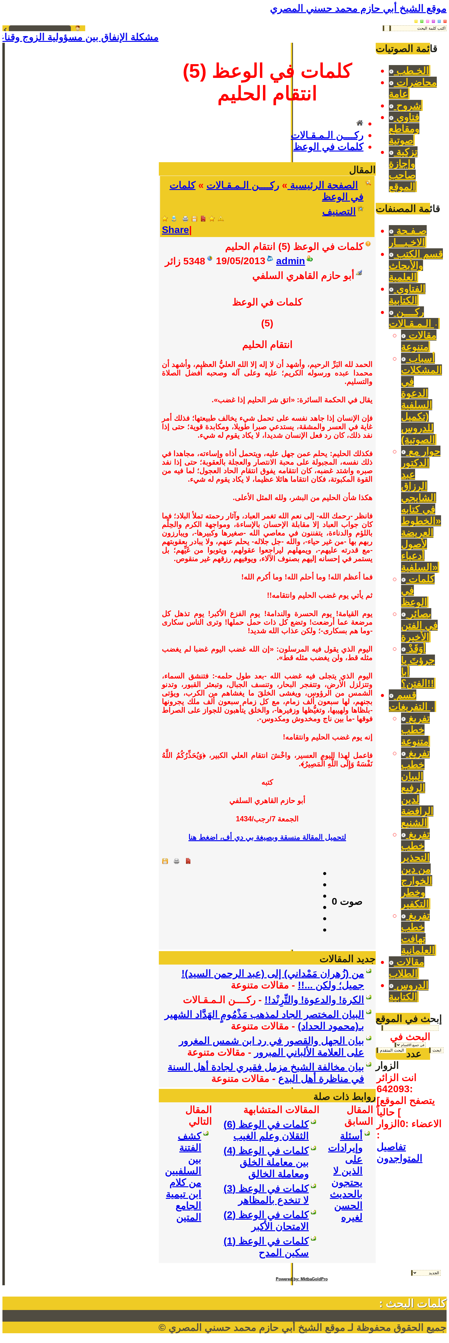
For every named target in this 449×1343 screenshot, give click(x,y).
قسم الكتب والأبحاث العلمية (416, 265)
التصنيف (339, 211)
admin (290, 260)
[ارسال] (174, 218)
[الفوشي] (433, 19)
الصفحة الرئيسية (322, 185)
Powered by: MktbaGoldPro (302, 1279)
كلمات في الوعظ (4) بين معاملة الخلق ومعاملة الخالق (266, 1162)
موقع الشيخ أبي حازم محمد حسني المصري (358, 8)
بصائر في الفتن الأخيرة (419, 625)
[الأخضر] (421, 19)
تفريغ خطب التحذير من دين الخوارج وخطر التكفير (416, 869)
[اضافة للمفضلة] (212, 218)
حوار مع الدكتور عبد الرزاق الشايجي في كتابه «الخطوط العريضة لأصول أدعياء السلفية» (421, 509)
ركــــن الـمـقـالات (327, 135)
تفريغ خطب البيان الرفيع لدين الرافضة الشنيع (417, 787)
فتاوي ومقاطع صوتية (404, 128)
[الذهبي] (416, 19)
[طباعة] (185, 218)
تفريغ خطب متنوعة (415, 730)
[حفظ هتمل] (194, 218)
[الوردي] (427, 19)
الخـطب (411, 70)
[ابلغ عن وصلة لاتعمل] (221, 218)
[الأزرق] (439, 19)
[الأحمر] (445, 19)
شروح (407, 105)
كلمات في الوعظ (328, 146)
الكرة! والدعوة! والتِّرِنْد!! (314, 999)
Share (175, 229)
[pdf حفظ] (203, 218)
